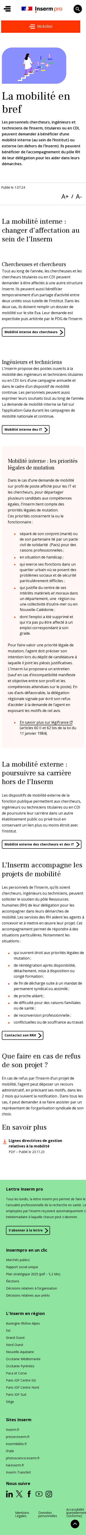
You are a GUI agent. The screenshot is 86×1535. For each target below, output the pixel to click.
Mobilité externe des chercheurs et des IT (39, 844)
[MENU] (7, 9)
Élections (12, 1281)
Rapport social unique (22, 1267)
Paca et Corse (16, 1373)
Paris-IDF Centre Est (21, 1380)
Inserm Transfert (18, 1472)
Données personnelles (47, 1514)
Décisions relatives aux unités (28, 1295)
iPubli (10, 1451)
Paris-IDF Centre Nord (22, 1387)
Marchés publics (18, 1260)
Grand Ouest (15, 1337)
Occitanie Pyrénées (20, 1366)
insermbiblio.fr (16, 1444)
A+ (65, 196)
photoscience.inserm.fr (23, 1458)
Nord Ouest (14, 1344)
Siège (10, 1401)
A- (79, 196)
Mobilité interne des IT (23, 429)
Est (8, 1330)
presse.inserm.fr (18, 1437)
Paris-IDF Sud (16, 1394)
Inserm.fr (12, 1429)
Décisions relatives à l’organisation (31, 1288)
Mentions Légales (22, 1514)
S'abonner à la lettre (26, 1230)
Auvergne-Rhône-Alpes (23, 1323)
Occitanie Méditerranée (23, 1359)
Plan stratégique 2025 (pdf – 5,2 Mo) (33, 1274)
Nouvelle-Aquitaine (20, 1352)
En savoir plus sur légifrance (44, 722)
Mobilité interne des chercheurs (31, 332)
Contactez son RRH (20, 1035)
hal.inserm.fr (15, 1465)
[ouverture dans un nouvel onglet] (9, 1493)
